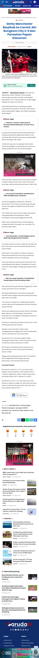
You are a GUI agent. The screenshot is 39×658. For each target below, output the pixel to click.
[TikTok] (23, 629)
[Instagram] (21, 629)
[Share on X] (23, 419)
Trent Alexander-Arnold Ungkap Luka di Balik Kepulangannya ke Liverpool (19, 237)
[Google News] (18, 629)
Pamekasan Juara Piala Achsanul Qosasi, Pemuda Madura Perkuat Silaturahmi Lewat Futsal (22, 534)
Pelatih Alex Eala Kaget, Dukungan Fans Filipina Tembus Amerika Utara (13, 599)
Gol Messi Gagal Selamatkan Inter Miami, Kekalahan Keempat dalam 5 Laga (14, 588)
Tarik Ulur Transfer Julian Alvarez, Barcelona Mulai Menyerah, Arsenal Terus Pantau (19, 125)
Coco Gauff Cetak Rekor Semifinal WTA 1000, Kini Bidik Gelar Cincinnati (19, 195)
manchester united (17, 410)
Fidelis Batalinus (12, 46)
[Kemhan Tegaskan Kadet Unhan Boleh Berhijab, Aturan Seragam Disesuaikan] (7, 544)
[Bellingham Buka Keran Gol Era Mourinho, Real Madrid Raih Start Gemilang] (32, 610)
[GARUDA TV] (19, 2)
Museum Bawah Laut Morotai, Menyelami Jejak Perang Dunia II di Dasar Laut (23, 524)
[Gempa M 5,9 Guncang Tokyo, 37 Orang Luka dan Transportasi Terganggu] (31, 511)
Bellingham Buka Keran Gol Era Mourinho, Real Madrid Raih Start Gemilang (14, 610)
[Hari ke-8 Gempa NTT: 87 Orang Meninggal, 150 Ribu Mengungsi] (7, 561)
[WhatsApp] (28, 629)
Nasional (9, 477)
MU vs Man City (6, 413)
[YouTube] (15, 629)
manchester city (6, 410)
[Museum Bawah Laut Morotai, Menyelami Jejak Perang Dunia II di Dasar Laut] (7, 524)
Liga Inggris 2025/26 (22, 408)
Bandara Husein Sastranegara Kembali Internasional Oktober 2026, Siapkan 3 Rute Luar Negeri (14, 491)
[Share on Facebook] (19, 419)
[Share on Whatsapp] (27, 419)
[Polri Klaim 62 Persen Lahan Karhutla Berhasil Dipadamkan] (31, 483)
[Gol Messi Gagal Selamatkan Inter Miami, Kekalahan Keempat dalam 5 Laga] (32, 588)
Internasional (6, 513)
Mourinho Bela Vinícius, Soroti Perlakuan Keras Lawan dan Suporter (12, 577)
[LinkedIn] (25, 629)
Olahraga (7, 17)
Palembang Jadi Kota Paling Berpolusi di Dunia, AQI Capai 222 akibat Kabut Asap (14, 501)
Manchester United (17, 93)
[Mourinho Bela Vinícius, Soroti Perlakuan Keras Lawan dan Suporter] (32, 577)
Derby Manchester (14, 405)
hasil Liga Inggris (26, 405)
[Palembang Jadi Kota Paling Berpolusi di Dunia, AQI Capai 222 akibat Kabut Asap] (31, 501)
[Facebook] (11, 629)
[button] (3, 2)
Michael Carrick (28, 410)
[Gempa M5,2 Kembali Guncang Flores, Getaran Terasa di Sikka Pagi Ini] (7, 553)
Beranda (3, 17)
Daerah (4, 477)
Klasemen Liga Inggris (8, 408)
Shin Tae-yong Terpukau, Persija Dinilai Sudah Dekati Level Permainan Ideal (19, 279)
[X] (13, 629)
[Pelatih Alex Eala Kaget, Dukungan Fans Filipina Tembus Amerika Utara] (32, 599)
